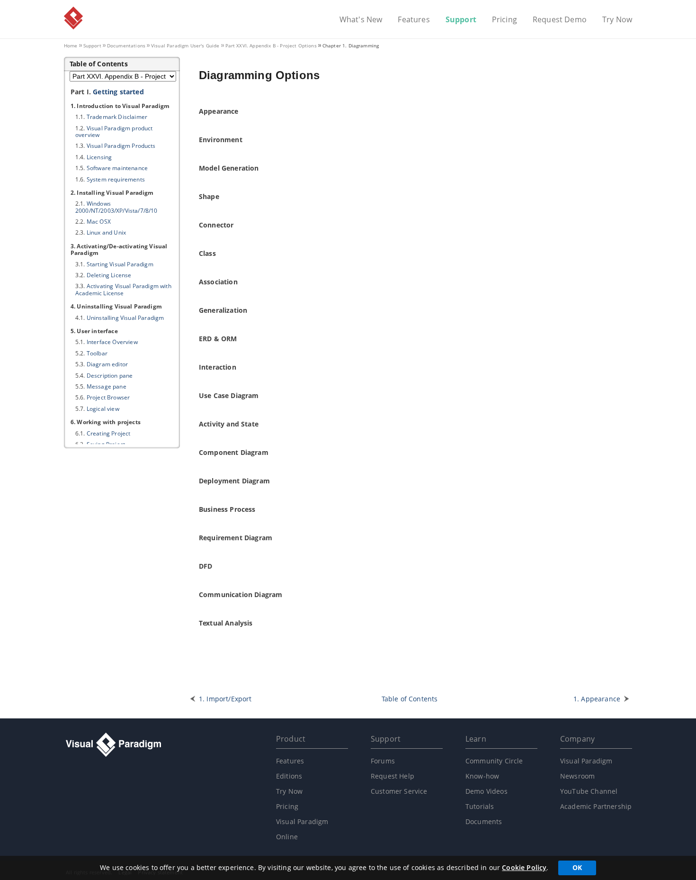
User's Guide (185, 45)
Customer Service (399, 791)
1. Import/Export (225, 698)
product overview (114, 131)
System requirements (116, 179)
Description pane (110, 376)
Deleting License (109, 275)
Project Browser (108, 397)
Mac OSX (99, 222)
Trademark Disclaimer (117, 117)
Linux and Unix (106, 232)
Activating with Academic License (123, 289)
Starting (120, 264)
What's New (361, 20)
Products (121, 146)
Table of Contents (410, 698)
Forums (383, 760)
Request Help (392, 775)
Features (413, 20)
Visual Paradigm (73, 18)
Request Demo (560, 20)
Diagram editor (107, 364)
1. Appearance (596, 698)
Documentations (126, 45)
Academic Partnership (596, 806)
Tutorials (479, 806)
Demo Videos (486, 791)
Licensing (99, 157)
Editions (289, 775)
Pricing (504, 20)
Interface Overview (112, 342)
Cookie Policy (524, 867)
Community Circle (494, 760)
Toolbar (97, 353)
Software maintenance (117, 168)
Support (461, 20)
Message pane (106, 386)
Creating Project (109, 433)
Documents (483, 821)
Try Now (617, 20)
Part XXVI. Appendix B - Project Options (271, 45)
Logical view (103, 409)
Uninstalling (125, 318)
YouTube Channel (588, 791)
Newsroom (577, 775)
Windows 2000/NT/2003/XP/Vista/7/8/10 (116, 207)
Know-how (482, 775)
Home (71, 45)
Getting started (118, 91)
